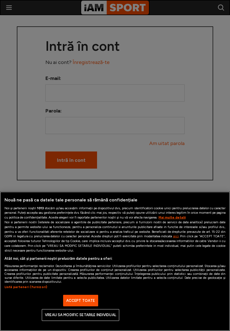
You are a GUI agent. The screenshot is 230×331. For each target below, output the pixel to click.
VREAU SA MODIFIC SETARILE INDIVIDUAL (80, 315)
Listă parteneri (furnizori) (25, 287)
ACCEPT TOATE (80, 300)
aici (176, 236)
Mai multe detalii (172, 217)
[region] (115, 261)
